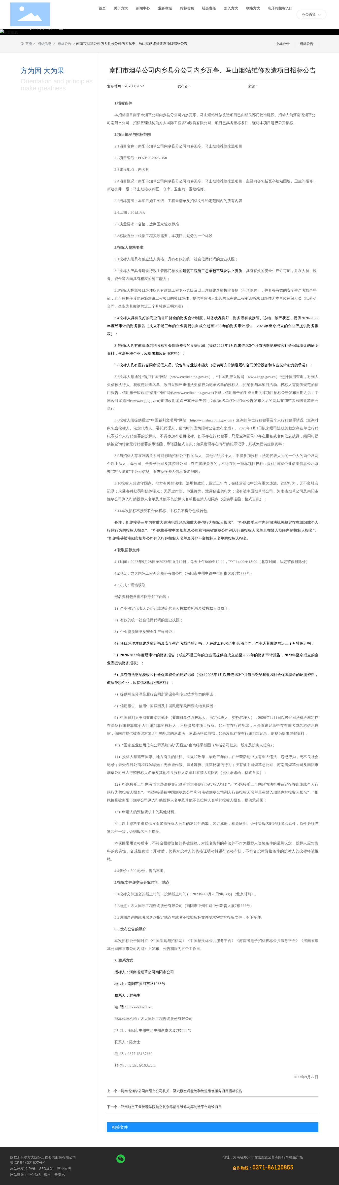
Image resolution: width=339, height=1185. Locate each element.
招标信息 (44, 43)
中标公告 (283, 43)
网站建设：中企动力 (25, 1174)
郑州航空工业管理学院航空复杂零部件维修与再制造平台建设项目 (171, 1107)
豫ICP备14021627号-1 (28, 1162)
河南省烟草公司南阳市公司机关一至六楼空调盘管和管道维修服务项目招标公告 (181, 1091)
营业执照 (64, 1168)
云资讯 (59, 1174)
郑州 (46, 1174)
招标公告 (64, 43)
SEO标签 (46, 1168)
